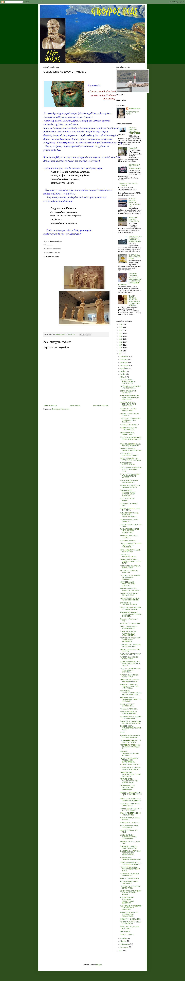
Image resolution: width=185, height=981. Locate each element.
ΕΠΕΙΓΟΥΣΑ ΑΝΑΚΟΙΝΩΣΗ (129, 878)
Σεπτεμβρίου (124, 365)
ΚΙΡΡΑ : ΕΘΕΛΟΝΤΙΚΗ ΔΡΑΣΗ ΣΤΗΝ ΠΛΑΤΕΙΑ (130, 551)
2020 (121, 336)
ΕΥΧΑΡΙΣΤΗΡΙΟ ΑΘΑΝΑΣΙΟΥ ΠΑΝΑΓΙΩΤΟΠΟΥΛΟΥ (130, 486)
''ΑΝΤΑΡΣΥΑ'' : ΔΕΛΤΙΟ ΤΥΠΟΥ (130, 654)
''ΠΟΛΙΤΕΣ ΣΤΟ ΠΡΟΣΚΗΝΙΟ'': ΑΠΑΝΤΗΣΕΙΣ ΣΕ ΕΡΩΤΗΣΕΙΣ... (130, 670)
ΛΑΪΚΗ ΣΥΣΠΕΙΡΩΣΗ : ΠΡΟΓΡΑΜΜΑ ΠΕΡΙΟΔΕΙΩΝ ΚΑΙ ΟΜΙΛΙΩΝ (130, 699)
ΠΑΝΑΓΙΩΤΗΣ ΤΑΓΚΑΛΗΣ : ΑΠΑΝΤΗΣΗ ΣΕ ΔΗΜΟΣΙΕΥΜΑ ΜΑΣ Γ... (129, 515)
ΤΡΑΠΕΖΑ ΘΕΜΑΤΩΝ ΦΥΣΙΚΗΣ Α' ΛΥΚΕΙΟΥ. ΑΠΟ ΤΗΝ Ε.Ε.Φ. (131, 469)
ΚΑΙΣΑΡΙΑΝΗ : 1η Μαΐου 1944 (130, 919)
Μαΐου (122, 377)
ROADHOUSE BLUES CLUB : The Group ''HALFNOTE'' (130, 445)
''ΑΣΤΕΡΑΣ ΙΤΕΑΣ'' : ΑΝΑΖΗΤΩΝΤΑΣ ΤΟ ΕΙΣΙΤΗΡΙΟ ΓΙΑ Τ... (127, 381)
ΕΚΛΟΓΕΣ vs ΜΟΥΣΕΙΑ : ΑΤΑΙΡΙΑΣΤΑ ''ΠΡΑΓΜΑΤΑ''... (130, 589)
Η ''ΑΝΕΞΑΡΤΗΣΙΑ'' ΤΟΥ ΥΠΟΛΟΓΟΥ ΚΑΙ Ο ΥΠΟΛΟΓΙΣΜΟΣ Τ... (128, 633)
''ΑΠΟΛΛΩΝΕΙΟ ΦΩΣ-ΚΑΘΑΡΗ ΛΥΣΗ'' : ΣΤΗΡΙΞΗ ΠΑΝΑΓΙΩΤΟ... (130, 545)
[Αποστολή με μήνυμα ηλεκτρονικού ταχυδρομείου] (80, 334)
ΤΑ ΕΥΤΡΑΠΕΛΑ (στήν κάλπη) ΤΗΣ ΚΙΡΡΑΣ (135, 257)
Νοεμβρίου (124, 359)
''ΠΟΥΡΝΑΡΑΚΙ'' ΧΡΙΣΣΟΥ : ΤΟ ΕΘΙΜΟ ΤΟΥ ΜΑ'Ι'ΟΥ (130, 741)
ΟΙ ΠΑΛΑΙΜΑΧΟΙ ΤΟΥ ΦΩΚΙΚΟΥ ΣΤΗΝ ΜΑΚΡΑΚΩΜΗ (127, 787)
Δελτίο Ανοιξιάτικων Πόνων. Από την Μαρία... (129, 826)
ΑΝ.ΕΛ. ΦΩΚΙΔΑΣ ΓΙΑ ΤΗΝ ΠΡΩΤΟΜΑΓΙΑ (129, 882)
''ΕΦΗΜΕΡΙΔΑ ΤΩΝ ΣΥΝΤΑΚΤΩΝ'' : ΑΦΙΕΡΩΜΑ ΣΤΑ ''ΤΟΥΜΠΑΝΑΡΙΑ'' (135, 239)
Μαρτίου (123, 941)
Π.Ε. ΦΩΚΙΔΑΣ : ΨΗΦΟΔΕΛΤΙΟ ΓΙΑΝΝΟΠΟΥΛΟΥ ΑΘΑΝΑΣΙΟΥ (130, 908)
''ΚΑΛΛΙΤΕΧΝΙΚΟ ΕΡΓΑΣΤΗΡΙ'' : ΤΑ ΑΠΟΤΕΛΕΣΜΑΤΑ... (130, 809)
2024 (121, 324)
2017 (121, 345)
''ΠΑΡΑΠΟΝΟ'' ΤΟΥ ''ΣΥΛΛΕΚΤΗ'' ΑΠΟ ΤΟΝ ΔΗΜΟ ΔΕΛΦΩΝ (129, 781)
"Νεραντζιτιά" (133, 148)
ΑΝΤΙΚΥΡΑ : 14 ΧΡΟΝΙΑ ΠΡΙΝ (130, 624)
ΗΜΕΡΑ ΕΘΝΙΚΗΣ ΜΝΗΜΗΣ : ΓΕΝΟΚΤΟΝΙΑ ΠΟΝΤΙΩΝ (130, 599)
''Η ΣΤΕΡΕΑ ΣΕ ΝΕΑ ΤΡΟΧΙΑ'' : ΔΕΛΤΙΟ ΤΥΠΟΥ (130, 567)
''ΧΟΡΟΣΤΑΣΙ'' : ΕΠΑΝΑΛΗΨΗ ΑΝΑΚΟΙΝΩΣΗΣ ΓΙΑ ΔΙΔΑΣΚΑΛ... (130, 420)
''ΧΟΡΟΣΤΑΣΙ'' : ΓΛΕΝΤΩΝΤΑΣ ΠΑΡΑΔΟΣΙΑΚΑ (130, 804)
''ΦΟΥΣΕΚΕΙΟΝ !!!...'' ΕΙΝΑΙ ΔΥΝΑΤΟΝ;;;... (129, 520)
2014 (121, 354)
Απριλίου (123, 938)
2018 (121, 342)
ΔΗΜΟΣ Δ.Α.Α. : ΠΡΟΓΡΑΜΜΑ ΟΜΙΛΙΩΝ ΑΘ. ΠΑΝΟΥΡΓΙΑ (130, 722)
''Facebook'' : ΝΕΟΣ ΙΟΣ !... (129, 709)
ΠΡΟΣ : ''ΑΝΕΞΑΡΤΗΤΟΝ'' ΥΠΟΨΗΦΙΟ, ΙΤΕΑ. (129, 627)
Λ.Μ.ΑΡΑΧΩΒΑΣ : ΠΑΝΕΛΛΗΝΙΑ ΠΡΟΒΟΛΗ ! (130, 858)
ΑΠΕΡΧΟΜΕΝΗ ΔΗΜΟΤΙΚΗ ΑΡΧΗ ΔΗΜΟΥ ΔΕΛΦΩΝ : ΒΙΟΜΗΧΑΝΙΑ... (130, 397)
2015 (121, 351)
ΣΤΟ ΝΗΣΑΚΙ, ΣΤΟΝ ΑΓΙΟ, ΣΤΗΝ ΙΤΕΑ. (129, 571)
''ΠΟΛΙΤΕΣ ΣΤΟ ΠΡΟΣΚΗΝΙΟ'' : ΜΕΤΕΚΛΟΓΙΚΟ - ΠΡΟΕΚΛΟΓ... (130, 577)
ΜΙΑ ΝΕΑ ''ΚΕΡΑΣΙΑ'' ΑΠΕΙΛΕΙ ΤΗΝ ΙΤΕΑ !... (130, 509)
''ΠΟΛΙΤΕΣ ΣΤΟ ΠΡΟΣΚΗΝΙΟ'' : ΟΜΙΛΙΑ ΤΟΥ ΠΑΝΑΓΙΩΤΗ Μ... (130, 747)
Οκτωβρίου (124, 362)
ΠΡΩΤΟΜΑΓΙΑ (125, 931)
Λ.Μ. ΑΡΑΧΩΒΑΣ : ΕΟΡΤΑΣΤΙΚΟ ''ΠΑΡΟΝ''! (129, 454)
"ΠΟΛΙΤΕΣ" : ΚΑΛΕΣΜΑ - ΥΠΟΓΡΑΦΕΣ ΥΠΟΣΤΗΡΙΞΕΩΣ (134, 130)
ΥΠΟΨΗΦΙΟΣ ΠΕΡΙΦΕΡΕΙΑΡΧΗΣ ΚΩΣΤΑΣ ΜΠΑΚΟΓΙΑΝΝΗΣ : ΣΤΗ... (130, 692)
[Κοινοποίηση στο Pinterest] (90, 334)
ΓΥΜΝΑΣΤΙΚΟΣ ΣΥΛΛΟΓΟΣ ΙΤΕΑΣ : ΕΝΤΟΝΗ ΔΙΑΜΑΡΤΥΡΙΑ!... (129, 531)
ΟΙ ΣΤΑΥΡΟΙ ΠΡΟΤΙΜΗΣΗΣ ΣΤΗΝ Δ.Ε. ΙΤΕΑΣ (129, 594)
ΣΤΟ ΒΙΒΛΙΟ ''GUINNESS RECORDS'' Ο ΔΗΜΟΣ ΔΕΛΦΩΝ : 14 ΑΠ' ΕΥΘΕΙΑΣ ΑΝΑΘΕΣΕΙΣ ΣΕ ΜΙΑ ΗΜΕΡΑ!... (130, 279)
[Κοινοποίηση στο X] (85, 334)
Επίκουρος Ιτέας (134, 108)
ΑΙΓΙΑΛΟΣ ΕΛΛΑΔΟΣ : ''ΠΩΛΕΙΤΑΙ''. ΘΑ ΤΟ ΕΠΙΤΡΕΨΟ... (127, 584)
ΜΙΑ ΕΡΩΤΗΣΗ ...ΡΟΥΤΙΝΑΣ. (130, 823)
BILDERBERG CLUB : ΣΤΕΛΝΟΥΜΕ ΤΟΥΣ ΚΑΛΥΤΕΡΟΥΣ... (128, 404)
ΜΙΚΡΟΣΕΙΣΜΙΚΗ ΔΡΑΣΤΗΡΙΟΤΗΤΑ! (127, 464)
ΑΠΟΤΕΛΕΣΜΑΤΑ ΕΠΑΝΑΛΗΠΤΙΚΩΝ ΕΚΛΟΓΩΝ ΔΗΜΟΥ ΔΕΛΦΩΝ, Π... (127, 493)
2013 (121, 951)
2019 (121, 339)
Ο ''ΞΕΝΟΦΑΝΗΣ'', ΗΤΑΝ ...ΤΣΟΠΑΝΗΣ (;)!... (128, 429)
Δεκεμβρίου (124, 356)
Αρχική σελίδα (75, 405)
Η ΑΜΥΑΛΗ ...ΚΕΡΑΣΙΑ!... (128, 540)
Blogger (99, 965)
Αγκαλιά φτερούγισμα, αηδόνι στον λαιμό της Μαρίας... (130, 736)
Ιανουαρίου (124, 947)
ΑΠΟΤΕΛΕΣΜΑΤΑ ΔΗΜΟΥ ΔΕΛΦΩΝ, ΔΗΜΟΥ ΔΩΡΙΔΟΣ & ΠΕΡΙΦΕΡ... (131, 614)
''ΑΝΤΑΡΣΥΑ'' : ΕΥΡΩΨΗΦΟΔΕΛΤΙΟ (128, 555)
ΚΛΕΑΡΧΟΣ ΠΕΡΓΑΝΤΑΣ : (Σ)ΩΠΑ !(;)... (129, 536)
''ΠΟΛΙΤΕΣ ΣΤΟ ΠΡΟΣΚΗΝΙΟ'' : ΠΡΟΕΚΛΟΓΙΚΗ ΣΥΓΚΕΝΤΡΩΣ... (130, 640)
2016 (121, 348)
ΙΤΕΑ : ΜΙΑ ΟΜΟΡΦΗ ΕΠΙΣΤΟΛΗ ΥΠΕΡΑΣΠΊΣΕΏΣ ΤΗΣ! (134, 202)
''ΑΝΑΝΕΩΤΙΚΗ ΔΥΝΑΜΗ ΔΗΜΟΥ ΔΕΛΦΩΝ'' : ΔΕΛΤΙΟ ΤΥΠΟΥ (130, 561)
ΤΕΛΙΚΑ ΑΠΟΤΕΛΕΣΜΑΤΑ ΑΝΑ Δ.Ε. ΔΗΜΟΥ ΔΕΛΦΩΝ (130, 608)
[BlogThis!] (83, 334)
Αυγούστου (124, 368)
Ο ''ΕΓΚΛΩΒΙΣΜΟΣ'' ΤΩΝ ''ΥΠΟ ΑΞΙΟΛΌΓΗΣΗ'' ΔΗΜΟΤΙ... (130, 768)
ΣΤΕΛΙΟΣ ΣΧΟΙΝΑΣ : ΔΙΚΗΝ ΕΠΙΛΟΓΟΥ (129, 414)
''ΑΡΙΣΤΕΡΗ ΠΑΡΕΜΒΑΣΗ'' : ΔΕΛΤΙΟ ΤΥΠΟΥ (129, 658)
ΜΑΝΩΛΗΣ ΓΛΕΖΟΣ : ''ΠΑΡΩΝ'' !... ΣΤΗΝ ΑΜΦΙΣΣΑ (130, 717)
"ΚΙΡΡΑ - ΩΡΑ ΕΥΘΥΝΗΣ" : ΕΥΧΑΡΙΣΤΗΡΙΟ (134, 219)
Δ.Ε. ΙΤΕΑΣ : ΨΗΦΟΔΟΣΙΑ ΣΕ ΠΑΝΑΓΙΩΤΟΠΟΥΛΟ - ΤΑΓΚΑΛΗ (130, 476)
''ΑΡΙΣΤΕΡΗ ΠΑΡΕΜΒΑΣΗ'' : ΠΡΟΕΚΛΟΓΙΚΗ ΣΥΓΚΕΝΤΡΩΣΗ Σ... (129, 760)
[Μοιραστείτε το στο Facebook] (87, 334)
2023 (121, 327)
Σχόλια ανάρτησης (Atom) (60, 409)
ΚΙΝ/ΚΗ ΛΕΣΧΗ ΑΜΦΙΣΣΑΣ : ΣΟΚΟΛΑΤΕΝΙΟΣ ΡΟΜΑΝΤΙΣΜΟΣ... (129, 914)
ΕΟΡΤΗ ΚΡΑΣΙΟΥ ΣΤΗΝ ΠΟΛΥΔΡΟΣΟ (128, 392)
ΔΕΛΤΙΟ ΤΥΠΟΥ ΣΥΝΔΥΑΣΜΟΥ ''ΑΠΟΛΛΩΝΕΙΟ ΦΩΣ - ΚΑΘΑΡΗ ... (130, 893)
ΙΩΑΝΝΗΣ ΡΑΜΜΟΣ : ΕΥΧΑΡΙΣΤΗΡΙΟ (127, 433)
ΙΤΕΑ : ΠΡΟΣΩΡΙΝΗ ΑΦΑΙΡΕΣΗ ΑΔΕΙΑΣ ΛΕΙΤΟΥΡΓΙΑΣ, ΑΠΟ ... (130, 439)
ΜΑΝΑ (122, 733)
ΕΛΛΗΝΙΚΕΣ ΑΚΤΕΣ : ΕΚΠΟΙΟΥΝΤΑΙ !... (127, 705)
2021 (121, 333)
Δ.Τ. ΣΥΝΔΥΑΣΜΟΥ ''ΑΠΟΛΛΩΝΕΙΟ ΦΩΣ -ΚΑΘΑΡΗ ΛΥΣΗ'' (128, 837)
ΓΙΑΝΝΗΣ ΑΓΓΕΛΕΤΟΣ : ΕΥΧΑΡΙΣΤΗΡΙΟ (128, 410)
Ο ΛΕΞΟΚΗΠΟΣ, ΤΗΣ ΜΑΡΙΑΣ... (127, 499)
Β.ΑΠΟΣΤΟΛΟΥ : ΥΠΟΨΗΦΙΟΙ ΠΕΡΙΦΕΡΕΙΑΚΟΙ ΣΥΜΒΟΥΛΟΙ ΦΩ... (130, 853)
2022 (121, 330)
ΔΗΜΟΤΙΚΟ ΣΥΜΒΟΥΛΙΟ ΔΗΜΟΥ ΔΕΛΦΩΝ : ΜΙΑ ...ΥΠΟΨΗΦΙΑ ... (129, 686)
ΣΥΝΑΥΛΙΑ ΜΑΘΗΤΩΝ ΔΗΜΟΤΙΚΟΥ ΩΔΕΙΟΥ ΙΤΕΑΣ (131, 449)
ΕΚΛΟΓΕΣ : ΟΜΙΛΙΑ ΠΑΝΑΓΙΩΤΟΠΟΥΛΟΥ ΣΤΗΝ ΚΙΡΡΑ (130, 728)
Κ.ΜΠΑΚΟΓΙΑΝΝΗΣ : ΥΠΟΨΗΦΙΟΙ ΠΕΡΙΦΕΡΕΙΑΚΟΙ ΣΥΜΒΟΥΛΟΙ (127, 900)
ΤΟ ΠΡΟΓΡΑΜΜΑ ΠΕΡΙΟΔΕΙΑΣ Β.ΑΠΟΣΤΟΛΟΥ (130, 923)
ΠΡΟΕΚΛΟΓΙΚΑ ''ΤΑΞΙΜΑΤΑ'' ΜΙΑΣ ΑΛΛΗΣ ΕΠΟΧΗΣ (129, 680)
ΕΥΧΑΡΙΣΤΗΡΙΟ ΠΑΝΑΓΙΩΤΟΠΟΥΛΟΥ (128, 604)
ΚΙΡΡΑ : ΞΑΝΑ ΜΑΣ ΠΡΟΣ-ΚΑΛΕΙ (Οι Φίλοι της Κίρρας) (130, 459)
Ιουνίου (123, 374)
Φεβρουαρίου (125, 944)
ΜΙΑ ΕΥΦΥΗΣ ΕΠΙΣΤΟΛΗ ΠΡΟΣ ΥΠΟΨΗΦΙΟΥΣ (128, 847)
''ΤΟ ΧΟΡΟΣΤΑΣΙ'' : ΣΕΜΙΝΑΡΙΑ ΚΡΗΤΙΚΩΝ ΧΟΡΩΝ (130, 645)
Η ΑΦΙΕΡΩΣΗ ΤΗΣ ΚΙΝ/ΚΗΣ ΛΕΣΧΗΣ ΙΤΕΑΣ (129, 874)
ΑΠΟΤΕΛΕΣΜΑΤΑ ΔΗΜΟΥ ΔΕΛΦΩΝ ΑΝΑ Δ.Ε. (129, 482)
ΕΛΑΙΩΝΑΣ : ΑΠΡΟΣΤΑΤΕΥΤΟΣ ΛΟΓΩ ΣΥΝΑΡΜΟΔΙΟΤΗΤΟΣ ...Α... (130, 794)
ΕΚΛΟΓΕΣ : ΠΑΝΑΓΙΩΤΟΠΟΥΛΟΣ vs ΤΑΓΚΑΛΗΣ (129, 753)
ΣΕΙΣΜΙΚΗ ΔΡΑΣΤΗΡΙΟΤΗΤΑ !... (130, 765)
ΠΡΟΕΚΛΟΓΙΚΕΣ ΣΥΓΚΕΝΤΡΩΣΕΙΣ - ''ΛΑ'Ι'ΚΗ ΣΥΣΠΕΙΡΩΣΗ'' (130, 774)
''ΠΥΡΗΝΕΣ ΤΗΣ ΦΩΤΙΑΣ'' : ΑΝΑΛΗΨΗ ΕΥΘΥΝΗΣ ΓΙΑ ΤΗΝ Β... (130, 869)
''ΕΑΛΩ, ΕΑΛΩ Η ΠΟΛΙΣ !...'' (129, 425)
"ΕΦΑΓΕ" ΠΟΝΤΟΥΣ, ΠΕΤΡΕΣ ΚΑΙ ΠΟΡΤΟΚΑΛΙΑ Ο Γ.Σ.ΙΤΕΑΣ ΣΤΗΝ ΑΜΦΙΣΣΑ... (134, 300)
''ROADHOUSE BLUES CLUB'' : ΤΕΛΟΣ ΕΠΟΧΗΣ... (130, 387)
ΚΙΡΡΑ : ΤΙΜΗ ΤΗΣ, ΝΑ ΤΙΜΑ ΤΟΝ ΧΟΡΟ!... (129, 927)
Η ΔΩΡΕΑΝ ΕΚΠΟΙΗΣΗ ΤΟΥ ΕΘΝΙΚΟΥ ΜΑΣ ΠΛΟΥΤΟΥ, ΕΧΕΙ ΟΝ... (130, 663)
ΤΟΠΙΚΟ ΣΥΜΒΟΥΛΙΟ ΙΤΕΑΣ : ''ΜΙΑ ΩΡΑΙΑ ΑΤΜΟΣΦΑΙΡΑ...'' (130, 863)
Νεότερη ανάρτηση (50, 405)
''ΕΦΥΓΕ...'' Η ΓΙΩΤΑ (127, 934)
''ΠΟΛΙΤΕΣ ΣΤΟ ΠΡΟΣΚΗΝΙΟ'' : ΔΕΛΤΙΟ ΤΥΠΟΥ (130, 887)
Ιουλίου (123, 371)
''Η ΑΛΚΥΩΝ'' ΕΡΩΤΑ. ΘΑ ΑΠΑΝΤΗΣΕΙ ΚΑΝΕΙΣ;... (129, 713)
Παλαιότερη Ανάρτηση (100, 405)
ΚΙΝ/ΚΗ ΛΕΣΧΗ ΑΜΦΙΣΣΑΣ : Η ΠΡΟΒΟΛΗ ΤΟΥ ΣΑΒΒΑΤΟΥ (130, 799)
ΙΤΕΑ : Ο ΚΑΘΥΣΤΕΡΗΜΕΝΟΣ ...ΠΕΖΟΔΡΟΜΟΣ (130, 814)
